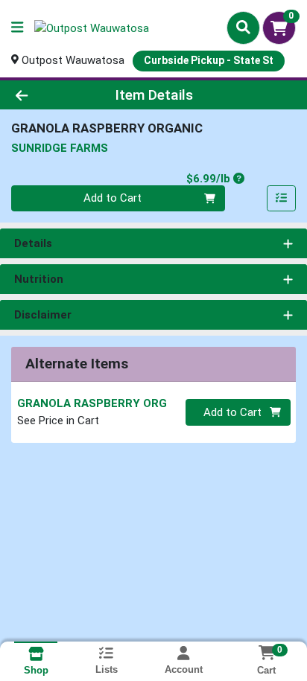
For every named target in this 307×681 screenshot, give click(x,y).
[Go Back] (47, 95)
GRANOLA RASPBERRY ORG (92, 403)
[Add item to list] (282, 198)
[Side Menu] (17, 28)
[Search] (243, 27)
